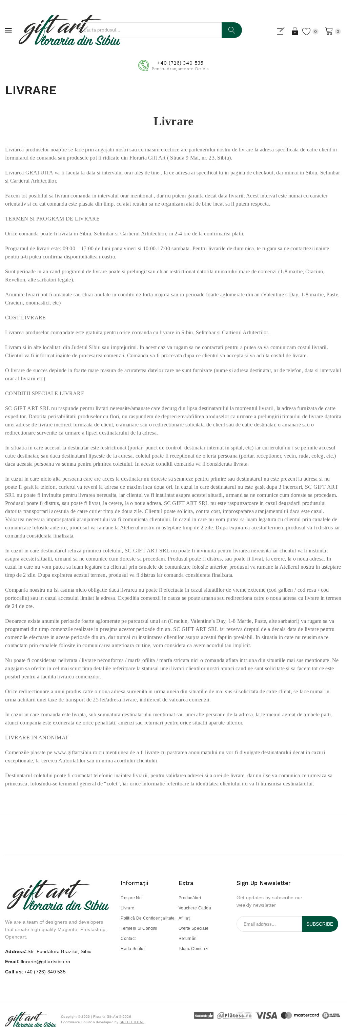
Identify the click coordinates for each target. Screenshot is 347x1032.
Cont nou (283, 31)
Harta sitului (133, 948)
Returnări (188, 938)
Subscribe (319, 924)
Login (295, 31)
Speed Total (132, 1022)
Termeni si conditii (139, 928)
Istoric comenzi (193, 948)
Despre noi (132, 898)
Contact (128, 938)
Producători (190, 898)
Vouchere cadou (195, 908)
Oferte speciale (193, 928)
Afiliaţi (184, 918)
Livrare (127, 908)
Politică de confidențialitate (148, 918)
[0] (329, 30)
